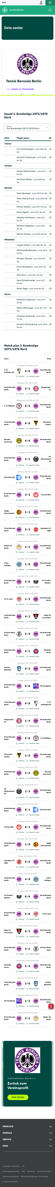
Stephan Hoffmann (26, 217)
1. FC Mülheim (9, 406)
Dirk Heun (21, 275)
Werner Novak (23, 234)
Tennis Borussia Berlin (45, 371)
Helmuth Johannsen (26, 157)
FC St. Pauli (8, 599)
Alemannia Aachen (47, 423)
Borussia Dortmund (8, 441)
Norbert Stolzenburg (27, 324)
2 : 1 (27, 388)
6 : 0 (27, 423)
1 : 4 (27, 721)
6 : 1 (27, 827)
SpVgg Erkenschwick (9, 512)
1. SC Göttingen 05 (9, 371)
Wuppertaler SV (46, 389)
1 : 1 (27, 512)
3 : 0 (27, 371)
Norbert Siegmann (26, 226)
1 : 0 (27, 564)
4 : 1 (27, 616)
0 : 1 (27, 809)
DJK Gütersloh (9, 477)
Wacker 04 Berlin (8, 547)
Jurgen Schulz (23, 245)
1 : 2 (27, 599)
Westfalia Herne (47, 651)
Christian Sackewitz (26, 316)
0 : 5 (27, 862)
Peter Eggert (23, 212)
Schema (21, 376)
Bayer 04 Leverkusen (46, 617)
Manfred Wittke (24, 179)
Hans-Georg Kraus (25, 198)
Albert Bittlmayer (25, 308)
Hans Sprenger (24, 193)
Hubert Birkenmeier (26, 171)
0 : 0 (27, 686)
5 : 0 (27, 738)
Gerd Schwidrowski (26, 280)
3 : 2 (27, 494)
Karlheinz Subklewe (26, 300)
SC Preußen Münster (46, 582)
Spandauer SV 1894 (46, 530)
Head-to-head (34, 376)
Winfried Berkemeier (27, 250)
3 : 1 (27, 651)
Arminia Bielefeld (7, 669)
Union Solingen (7, 564)
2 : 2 (27, 634)
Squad (8, 126)
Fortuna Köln (46, 495)
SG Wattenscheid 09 (46, 459)
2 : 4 (27, 477)
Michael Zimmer (24, 258)
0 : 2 (27, 406)
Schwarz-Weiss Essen (9, 634)
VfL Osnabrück (45, 686)
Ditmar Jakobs (23, 207)
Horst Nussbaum (25, 267)
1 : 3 (27, 773)
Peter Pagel (22, 289)
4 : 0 (27, 440)
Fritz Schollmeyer (25, 149)
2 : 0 (27, 983)
